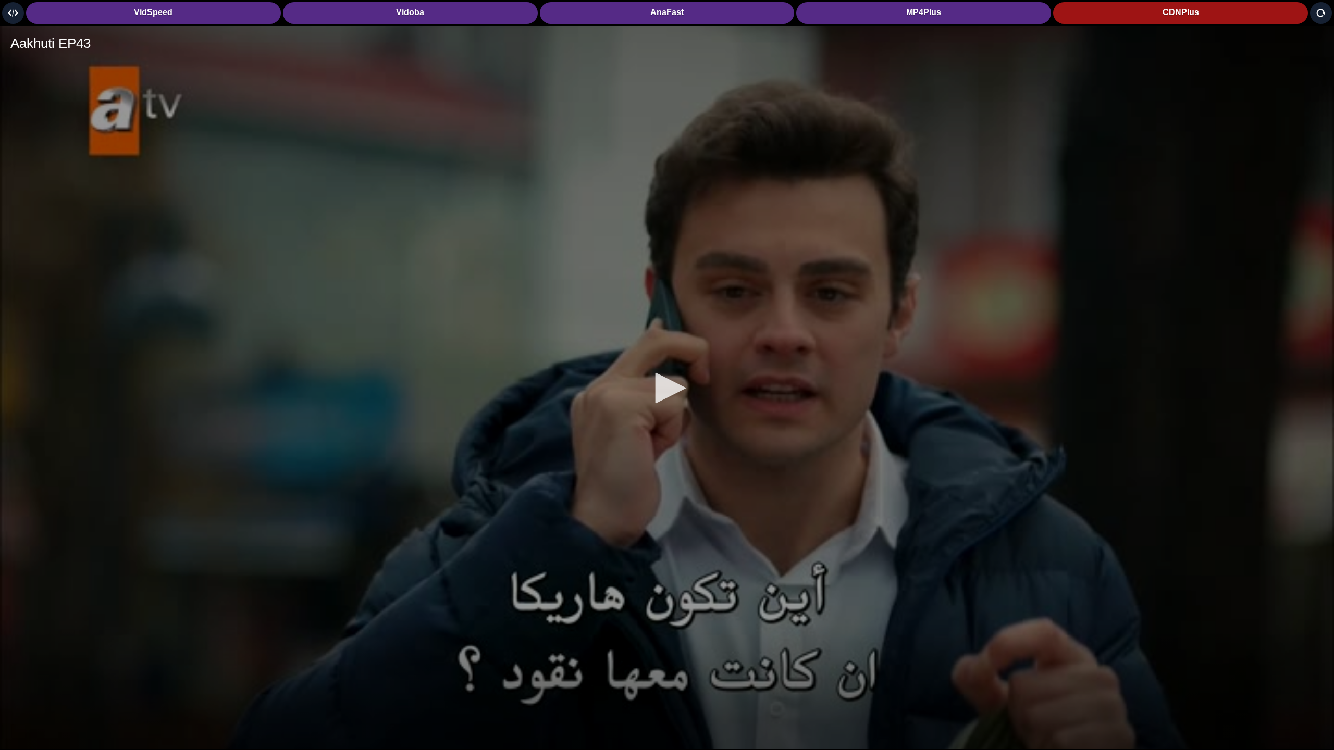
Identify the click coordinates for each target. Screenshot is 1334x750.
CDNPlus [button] (1181, 12)
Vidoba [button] (410, 12)
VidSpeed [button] (153, 12)
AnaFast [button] (667, 12)
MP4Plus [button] (923, 12)
